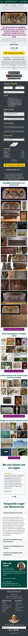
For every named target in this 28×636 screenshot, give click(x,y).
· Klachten (4, 610)
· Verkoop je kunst (18, 604)
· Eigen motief (17, 602)
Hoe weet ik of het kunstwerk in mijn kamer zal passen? (12, 540)
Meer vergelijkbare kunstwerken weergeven (14, 329)
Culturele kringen (13, 5)
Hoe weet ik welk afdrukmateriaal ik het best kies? (13, 547)
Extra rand (5, 90)
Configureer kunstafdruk (15, 53)
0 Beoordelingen (17, 78)
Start (2, 5)
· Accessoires (17, 608)
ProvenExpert (9, 491)
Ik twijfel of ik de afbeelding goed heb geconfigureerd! (12, 554)
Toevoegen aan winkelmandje (15, 165)
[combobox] (14, 92)
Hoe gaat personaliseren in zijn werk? (13, 513)
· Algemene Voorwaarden (7, 605)
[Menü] (1, 1)
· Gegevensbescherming (6, 607)
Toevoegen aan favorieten (15, 75)
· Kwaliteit (17, 605)
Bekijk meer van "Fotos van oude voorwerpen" (14, 416)
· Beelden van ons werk (19, 607)
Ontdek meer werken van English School (14, 371)
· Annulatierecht (5, 608)
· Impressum (4, 604)
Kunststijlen (6, 5)
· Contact (3, 602)
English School (21, 5)
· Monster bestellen (18, 610)
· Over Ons (4, 612)
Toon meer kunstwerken (14, 457)
